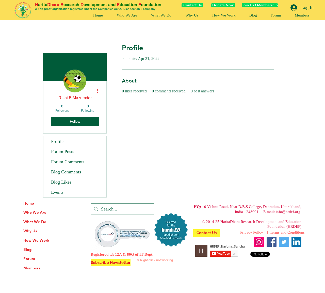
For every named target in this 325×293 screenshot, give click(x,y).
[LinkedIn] (296, 242)
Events (57, 192)
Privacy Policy (252, 232)
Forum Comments (67, 161)
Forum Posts (62, 151)
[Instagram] (259, 242)
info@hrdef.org (288, 212)
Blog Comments (66, 171)
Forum (29, 258)
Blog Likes (61, 182)
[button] (223, 15)
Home (28, 203)
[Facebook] (272, 242)
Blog (27, 249)
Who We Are (34, 212)
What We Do (34, 221)
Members (31, 268)
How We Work (36, 240)
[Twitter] (284, 242)
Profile (57, 141)
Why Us (30, 231)
